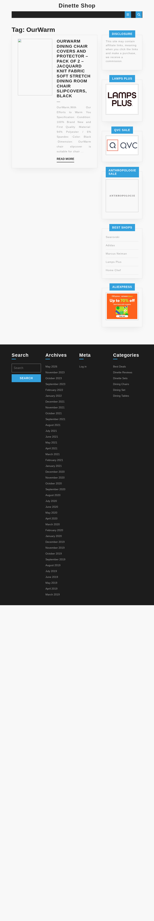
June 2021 (51, 436)
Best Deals (119, 366)
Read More (65, 160)
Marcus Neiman (116, 253)
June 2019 (51, 576)
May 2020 (51, 512)
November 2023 (55, 372)
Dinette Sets (120, 378)
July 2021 (51, 430)
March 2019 (52, 594)
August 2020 (52, 495)
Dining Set (119, 389)
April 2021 (51, 448)
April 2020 (51, 518)
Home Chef (113, 270)
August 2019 (52, 565)
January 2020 (53, 536)
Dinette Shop (77, 5)
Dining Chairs (121, 384)
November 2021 (55, 407)
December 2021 (55, 401)
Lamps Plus (114, 261)
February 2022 (54, 389)
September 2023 (55, 384)
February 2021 (54, 460)
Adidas (110, 245)
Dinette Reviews (122, 372)
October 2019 (53, 553)
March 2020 (52, 524)
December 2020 (55, 471)
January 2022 (53, 395)
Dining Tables (121, 395)
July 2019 (51, 571)
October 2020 (53, 483)
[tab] (128, 14)
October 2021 (53, 413)
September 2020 (55, 489)
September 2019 (55, 559)
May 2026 (51, 366)
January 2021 (53, 465)
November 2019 (55, 547)
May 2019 (51, 582)
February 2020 (54, 530)
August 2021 (52, 424)
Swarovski (112, 236)
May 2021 (51, 442)
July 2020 (51, 500)
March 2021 (52, 454)
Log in (83, 366)
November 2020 (55, 477)
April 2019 (51, 588)
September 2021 (55, 419)
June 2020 (51, 506)
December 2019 (55, 541)
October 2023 (53, 378)
